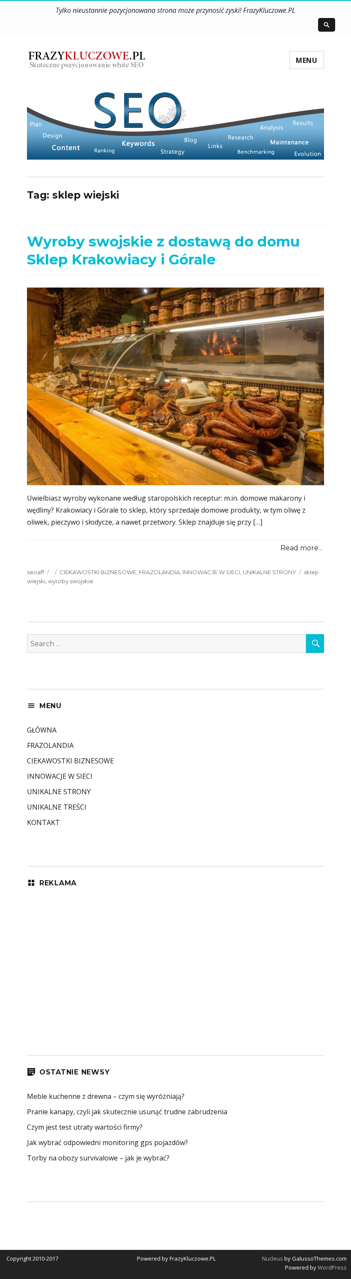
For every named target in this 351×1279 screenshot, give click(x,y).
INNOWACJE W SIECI (211, 572)
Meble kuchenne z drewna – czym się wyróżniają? (105, 1096)
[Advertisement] (175, 959)
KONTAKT (43, 822)
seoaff (35, 572)
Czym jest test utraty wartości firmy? (85, 1127)
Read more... (301, 548)
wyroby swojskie (70, 581)
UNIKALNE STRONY (269, 572)
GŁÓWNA (42, 730)
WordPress (331, 1267)
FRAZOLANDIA (159, 572)
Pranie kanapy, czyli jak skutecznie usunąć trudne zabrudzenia (127, 1111)
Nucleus (272, 1258)
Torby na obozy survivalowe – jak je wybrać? (98, 1158)
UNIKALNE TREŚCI (56, 807)
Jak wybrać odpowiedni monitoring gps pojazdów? (107, 1142)
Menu (307, 60)
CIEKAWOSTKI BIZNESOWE (97, 572)
